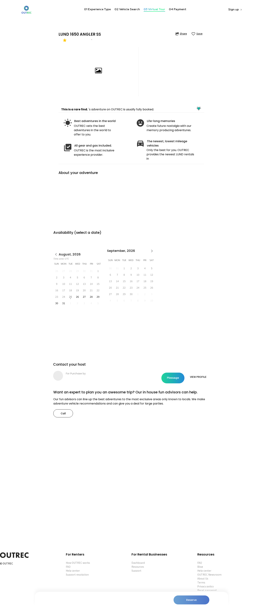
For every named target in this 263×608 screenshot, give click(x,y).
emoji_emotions (140, 123)
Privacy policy (205, 586)
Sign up (233, 9)
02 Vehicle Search (127, 9)
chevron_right (152, 251)
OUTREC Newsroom (209, 574)
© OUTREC (6, 563)
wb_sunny (67, 123)
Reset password (206, 590)
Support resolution (77, 574)
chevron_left (56, 254)
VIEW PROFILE (198, 377)
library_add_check (67, 147)
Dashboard (138, 562)
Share (183, 33)
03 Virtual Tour (154, 9)
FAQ (68, 566)
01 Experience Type (97, 9)
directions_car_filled (140, 143)
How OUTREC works (78, 562)
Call (63, 413)
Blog (200, 566)
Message (173, 378)
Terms (201, 582)
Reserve (191, 600)
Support (136, 570)
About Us (202, 578)
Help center (73, 570)
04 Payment (177, 9)
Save (199, 33)
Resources (138, 566)
